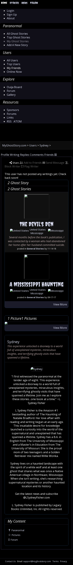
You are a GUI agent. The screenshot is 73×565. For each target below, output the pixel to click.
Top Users (13, 64)
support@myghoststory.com (37, 561)
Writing (14, 155)
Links (10, 117)
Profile (5, 155)
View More (60, 304)
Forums (11, 114)
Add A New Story (17, 45)
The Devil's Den (36, 224)
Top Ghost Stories (18, 37)
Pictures (14, 535)
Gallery (11, 95)
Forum (11, 91)
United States (37, 229)
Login (10, 11)
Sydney (44, 145)
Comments (37, 155)
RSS (9, 121)
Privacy (63, 561)
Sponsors (13, 110)
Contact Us (10, 561)
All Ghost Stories (17, 34)
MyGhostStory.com (14, 145)
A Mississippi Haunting (36, 284)
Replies (24, 155)
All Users (12, 60)
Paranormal (16, 530)
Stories (14, 2)
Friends (49, 155)
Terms (55, 561)
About (11, 18)
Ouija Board (14, 87)
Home (4, 2)
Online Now (14, 72)
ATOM (18, 121)
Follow (34, 2)
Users (24, 2)
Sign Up (12, 14)
